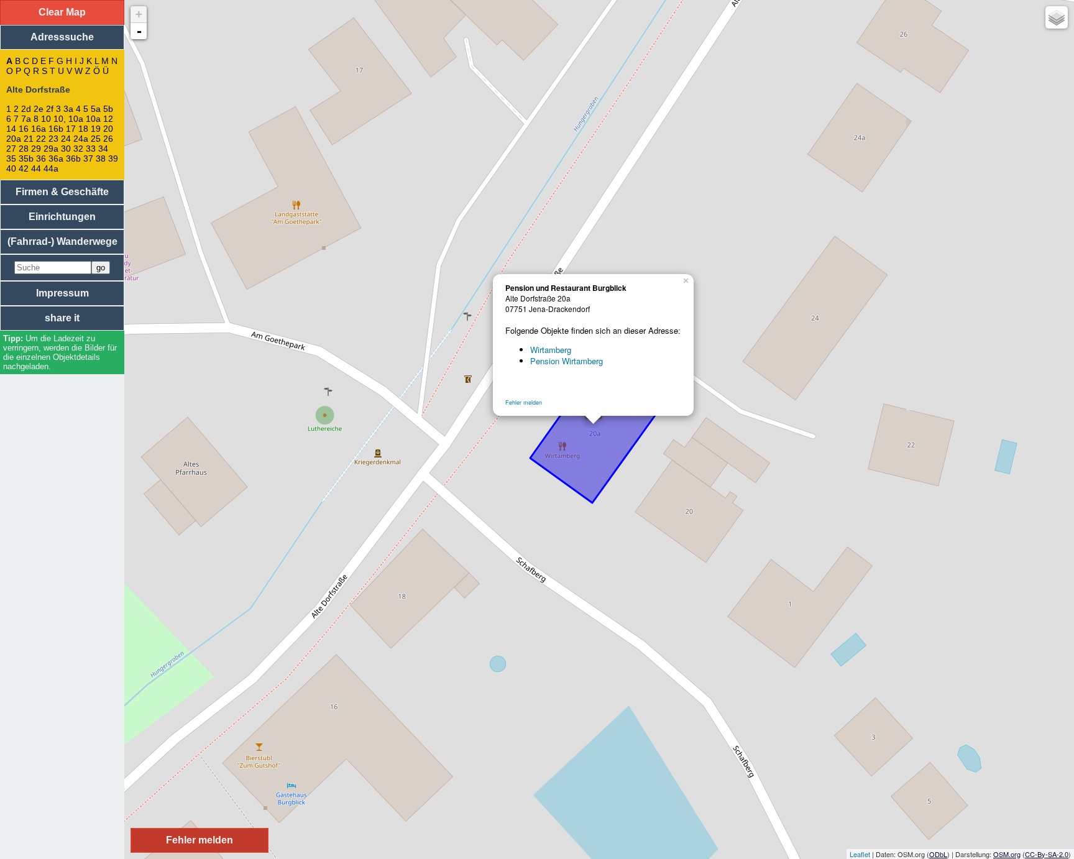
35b (26, 158)
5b (108, 109)
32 (78, 149)
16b (55, 129)
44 (36, 168)
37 (88, 158)
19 (96, 129)
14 (11, 129)
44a (51, 168)
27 (11, 149)
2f (49, 109)
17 (71, 129)
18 (83, 129)
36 (41, 158)
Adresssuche (62, 37)
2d (26, 109)
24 (66, 139)
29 (36, 149)
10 (46, 119)
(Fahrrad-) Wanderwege (62, 241)
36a (55, 158)
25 (96, 139)
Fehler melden (523, 402)
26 (108, 139)
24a (80, 139)
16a (38, 129)
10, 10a (68, 119)
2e (39, 109)
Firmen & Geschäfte (62, 191)
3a (68, 109)
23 (53, 139)
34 (103, 149)
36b (73, 158)
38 (101, 158)
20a (13, 139)
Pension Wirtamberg (566, 361)
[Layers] (1056, 17)
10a (93, 119)
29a (51, 149)
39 (113, 158)
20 (108, 129)
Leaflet (860, 854)
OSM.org (1007, 854)
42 (24, 168)
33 (91, 149)
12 (108, 119)
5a (96, 109)
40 (11, 168)
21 (29, 139)
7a (26, 119)
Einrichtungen (62, 216)
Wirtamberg (550, 350)
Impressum (62, 293)
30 (66, 149)
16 (24, 129)
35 (11, 158)
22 (41, 139)
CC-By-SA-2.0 (1046, 854)
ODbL (938, 854)
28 (24, 149)
